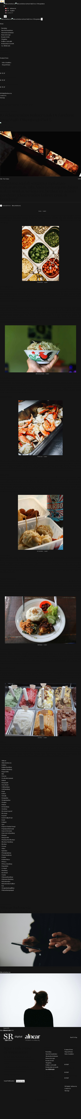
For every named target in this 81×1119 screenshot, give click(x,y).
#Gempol (4, 868)
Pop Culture (49, 1075)
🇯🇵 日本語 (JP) (9, 13)
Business (48, 1079)
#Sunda (3, 875)
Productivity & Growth (52, 1067)
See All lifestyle (5, 46)
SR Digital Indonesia (6, 93)
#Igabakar (4, 850)
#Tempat (3, 802)
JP (4, 73)
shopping (4, 39)
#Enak (3, 791)
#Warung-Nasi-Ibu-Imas (8, 840)
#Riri (2, 774)
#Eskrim (3, 857)
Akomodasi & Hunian (52, 1056)
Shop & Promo (6, 65)
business (4, 56)
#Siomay (3, 846)
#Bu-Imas (4, 844)
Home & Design (50, 1058)
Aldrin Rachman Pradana (40, 373)
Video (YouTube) (6, 62)
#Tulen (3, 848)
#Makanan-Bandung (7, 879)
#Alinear (3, 760)
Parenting (48, 1052)
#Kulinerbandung (6, 767)
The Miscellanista (40, 551)
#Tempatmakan (5, 800)
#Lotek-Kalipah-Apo (7, 818)
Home (2, 24)
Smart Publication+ (9, 1081)
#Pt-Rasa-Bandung (6, 864)
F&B (1, 179)
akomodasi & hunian (7, 32)
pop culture (4, 51)
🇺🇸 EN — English (9, 10)
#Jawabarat (4, 872)
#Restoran (4, 813)
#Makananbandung (7, 877)
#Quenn (3, 776)
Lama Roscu (40, 737)
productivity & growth (7, 43)
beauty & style (5, 37)
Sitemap (2, 98)
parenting (4, 28)
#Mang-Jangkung (6, 855)
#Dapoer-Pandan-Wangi (8, 826)
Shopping (48, 1063)
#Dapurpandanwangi (7, 829)
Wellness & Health (51, 1065)
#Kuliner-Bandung (6, 769)
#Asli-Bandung (5, 789)
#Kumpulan (4, 798)
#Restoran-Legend (6, 811)
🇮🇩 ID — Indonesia (10, 8)
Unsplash (44, 211)
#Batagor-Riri (5, 837)
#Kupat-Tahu (5, 771)
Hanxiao (39, 211)
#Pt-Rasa (3, 861)
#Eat (2, 886)
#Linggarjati (4, 782)
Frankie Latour (39, 456)
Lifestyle (48, 1049)
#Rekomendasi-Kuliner (8, 883)
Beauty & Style (50, 1060)
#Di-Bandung (5, 807)
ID (0, 73)
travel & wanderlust (7, 30)
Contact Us (67, 1088)
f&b (2, 49)
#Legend (3, 815)
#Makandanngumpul (7, 890)
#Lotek (3, 820)
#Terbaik (3, 796)
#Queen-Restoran (6, 831)
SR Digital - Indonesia (70, 1086)
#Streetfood (4, 785)
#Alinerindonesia (6, 763)
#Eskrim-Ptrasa (5, 859)
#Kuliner (3, 765)
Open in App (20, 1081)
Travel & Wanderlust (51, 1054)
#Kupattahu (4, 866)
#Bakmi (3, 780)
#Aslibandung (5, 787)
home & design (6, 35)
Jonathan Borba (40, 282)
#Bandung (4, 870)
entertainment (5, 53)
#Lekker (3, 793)
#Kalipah (3, 822)
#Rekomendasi (5, 881)
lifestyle (3, 26)
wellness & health (6, 41)
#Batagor (4, 835)
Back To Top (73, 1037)
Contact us (3, 95)
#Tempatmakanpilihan (7, 888)
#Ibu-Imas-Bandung (7, 842)
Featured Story (4, 58)
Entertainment (50, 1077)
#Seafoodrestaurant (7, 778)
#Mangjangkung (6, 853)
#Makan (3, 804)
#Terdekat (4, 809)
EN (2, 73)
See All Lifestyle (50, 1069)
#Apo (2, 824)
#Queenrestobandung (8, 833)
